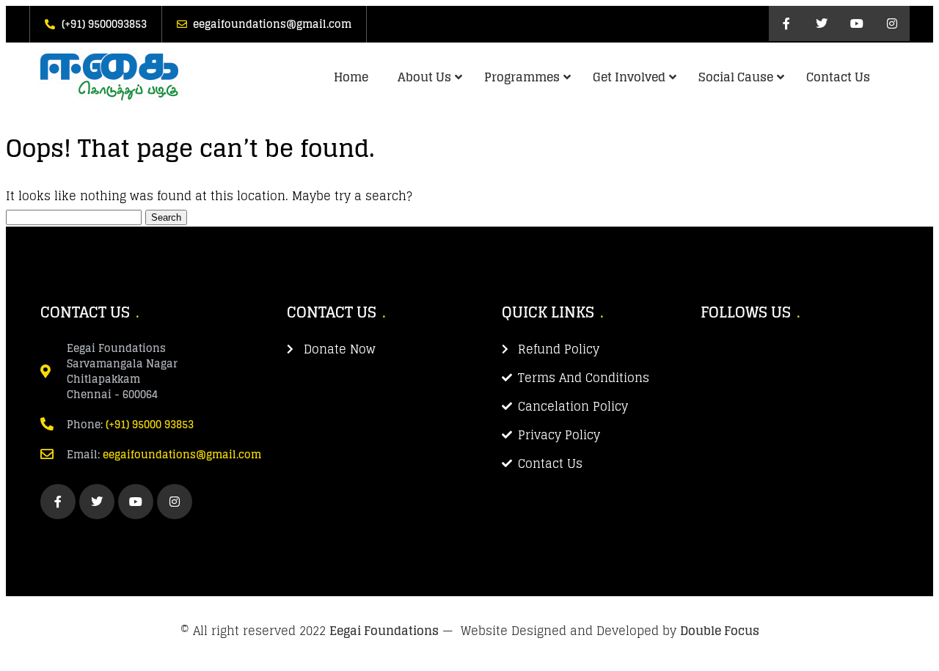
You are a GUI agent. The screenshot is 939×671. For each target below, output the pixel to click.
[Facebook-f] (786, 23)
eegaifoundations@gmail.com (182, 454)
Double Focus (719, 630)
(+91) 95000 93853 (150, 424)
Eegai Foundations (384, 630)
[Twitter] (821, 23)
